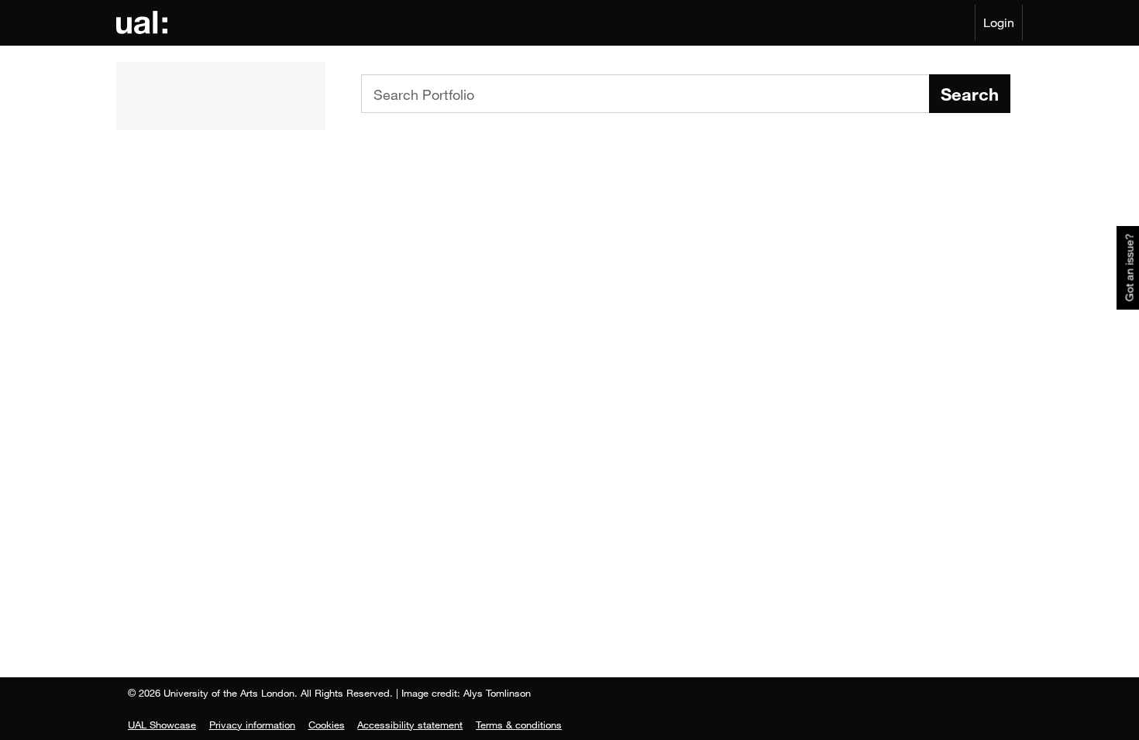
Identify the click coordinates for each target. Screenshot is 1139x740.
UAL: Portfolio (144, 22)
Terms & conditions (519, 724)
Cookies (326, 724)
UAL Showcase (162, 724)
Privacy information (252, 724)
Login (998, 22)
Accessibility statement (410, 724)
